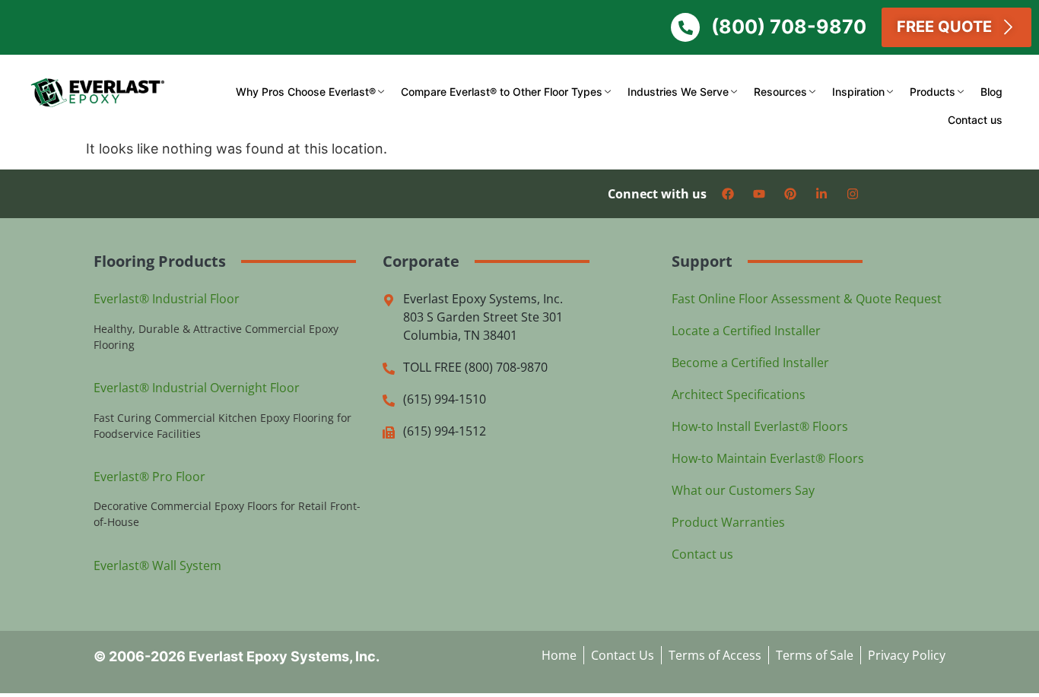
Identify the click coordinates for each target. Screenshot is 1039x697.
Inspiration (858, 91)
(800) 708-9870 (788, 26)
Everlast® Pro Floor (149, 476)
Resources (780, 91)
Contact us (975, 119)
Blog (991, 91)
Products (932, 91)
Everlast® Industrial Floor (167, 298)
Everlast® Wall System (157, 565)
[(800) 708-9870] (685, 27)
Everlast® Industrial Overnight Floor (197, 387)
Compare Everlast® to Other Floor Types (501, 91)
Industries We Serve (678, 91)
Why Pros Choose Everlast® (306, 91)
